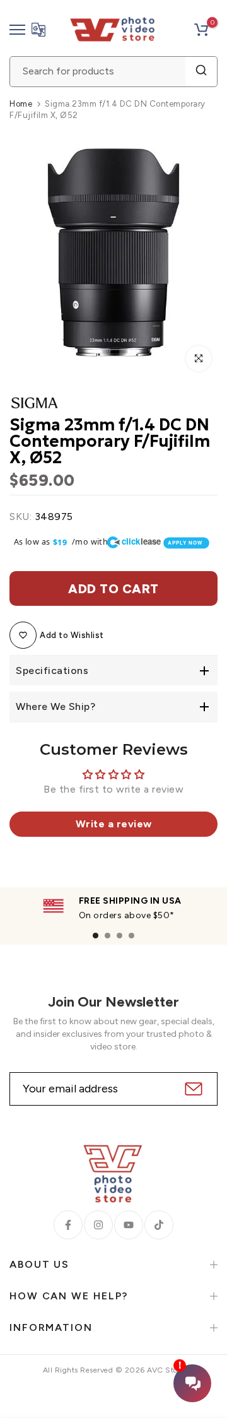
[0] (201, 30)
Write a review (114, 824)
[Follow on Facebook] (68, 1224)
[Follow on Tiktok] (158, 1224)
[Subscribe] (192, 1089)
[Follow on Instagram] (98, 1224)
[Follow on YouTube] (128, 1224)
